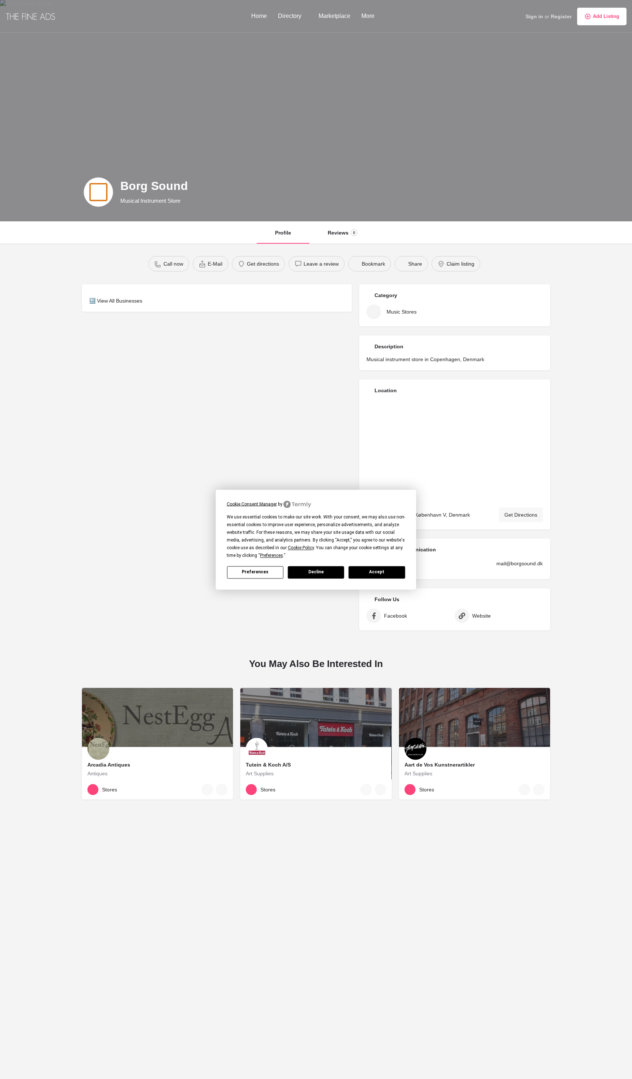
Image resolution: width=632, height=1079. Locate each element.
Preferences (255, 571)
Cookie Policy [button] (301, 547)
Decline (316, 571)
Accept (376, 571)
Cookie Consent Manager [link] (252, 503)
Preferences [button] (271, 555)
